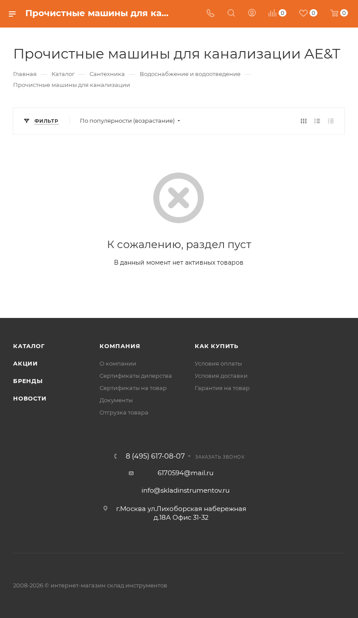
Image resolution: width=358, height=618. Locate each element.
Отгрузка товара (124, 412)
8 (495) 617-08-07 (155, 456)
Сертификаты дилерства (136, 375)
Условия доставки (221, 375)
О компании (118, 363)
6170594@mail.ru (185, 473)
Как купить (216, 345)
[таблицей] (331, 121)
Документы (116, 400)
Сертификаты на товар (133, 387)
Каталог (29, 345)
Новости (30, 398)
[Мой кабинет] (252, 14)
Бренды (28, 380)
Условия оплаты (218, 363)
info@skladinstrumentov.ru (185, 490)
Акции (25, 363)
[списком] (317, 121)
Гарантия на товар (222, 387)
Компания (120, 345)
